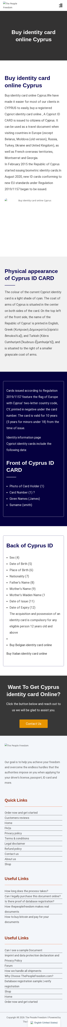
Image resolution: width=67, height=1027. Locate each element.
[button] (61, 5)
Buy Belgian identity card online (31, 645)
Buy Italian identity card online (26, 653)
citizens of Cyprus (42, 120)
